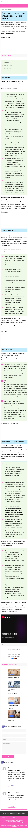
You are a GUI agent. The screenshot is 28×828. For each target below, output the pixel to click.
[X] (16, 658)
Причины (5, 62)
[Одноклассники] (14, 658)
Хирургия (11, 674)
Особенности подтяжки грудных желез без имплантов (13, 707)
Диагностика (6, 68)
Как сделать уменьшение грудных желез (13, 678)
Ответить (12, 785)
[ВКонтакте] (12, 658)
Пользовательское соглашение (17, 813)
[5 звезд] (13, 654)
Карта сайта (6, 813)
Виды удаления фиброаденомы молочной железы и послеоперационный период (14, 692)
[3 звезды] (11, 654)
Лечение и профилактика (9, 71)
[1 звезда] (8, 654)
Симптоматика (7, 65)
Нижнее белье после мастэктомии (12, 719)
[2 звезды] (9, 654)
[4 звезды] (12, 654)
